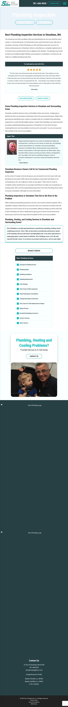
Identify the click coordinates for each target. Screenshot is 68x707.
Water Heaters (24, 323)
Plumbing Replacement (26, 279)
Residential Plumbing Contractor (29, 313)
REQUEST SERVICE (25, 22)
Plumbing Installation (26, 274)
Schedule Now (54, 3)
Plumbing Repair (24, 269)
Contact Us (34, 356)
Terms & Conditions (34, 702)
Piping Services (24, 308)
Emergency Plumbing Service (28, 264)
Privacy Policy (34, 700)
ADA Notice (34, 704)
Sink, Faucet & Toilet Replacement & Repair (32, 303)
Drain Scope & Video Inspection (29, 289)
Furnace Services (25, 318)
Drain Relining (24, 284)
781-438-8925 (39, 3)
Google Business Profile (34, 674)
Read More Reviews (26, 98)
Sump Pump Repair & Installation (29, 294)
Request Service (42, 98)
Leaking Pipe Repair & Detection (29, 298)
